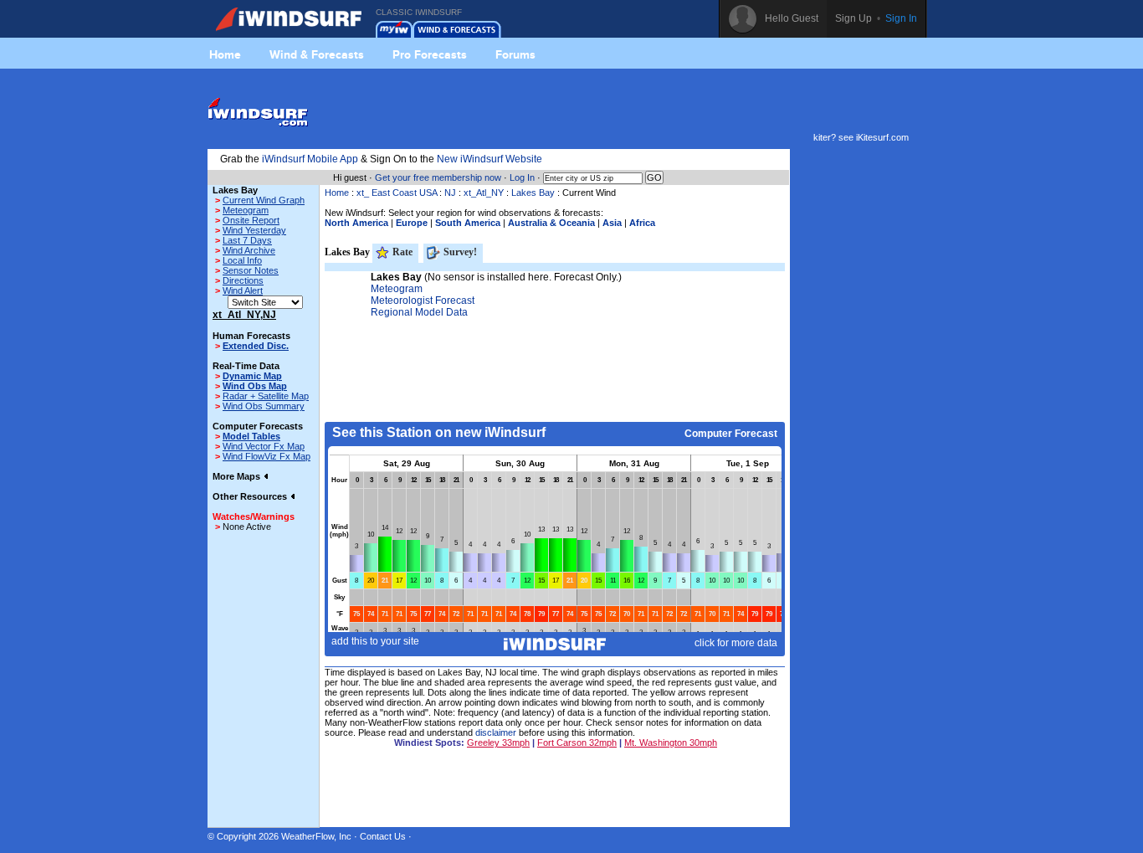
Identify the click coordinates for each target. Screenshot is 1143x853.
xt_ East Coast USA (396, 193)
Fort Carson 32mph (577, 742)
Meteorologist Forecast (422, 300)
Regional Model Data (419, 312)
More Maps (238, 476)
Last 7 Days (247, 240)
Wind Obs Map (255, 386)
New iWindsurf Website (489, 159)
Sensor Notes (251, 270)
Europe (412, 223)
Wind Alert (243, 290)
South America (467, 223)
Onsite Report (251, 220)
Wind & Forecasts (316, 54)
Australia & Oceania (551, 223)
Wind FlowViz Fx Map (266, 456)
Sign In (901, 18)
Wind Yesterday (254, 230)
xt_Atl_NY (484, 193)
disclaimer (495, 732)
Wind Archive (249, 250)
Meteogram (246, 210)
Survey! (459, 252)
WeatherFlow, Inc (316, 836)
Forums (515, 54)
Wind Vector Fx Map (264, 446)
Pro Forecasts (429, 54)
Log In (522, 177)
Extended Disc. (256, 346)
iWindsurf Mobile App (310, 159)
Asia (612, 223)
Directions (243, 280)
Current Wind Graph (264, 200)
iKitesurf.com (882, 137)
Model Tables (251, 436)
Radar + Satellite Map (266, 396)
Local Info (242, 260)
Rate (401, 252)
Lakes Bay (533, 193)
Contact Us (383, 836)
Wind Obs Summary (264, 406)
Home (225, 54)
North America (356, 223)
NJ (450, 193)
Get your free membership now (438, 177)
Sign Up (853, 18)
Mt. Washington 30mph (670, 742)
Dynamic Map (252, 376)
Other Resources (251, 496)
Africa (642, 223)
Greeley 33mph (498, 742)
